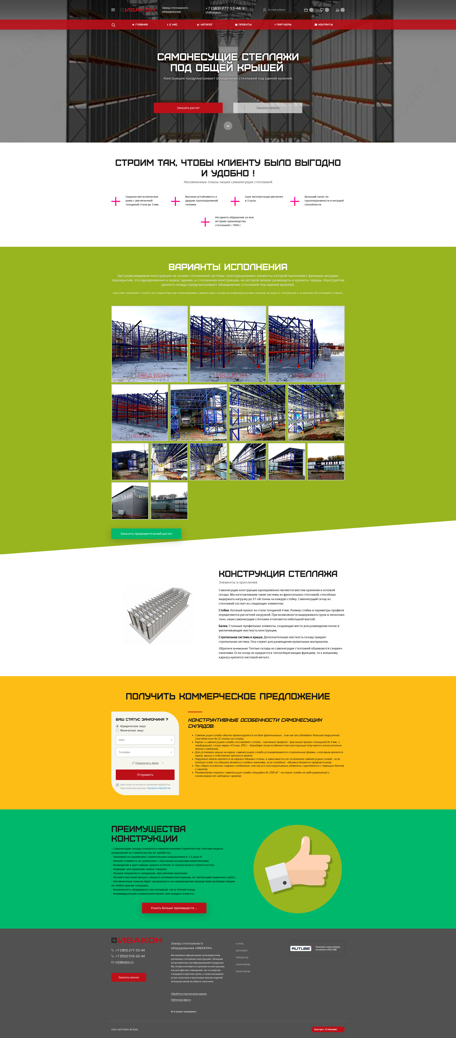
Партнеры (243, 964)
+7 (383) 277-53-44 (130, 950)
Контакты (243, 971)
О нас (240, 943)
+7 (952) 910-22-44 (130, 956)
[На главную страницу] (137, 9)
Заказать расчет (188, 108)
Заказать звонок (267, 108)
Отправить (145, 774)
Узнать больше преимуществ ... (174, 908)
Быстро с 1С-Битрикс (325, 1029)
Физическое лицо (131, 730)
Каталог (242, 950)
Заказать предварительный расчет (146, 533)
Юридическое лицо (133, 726)
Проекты (242, 957)
